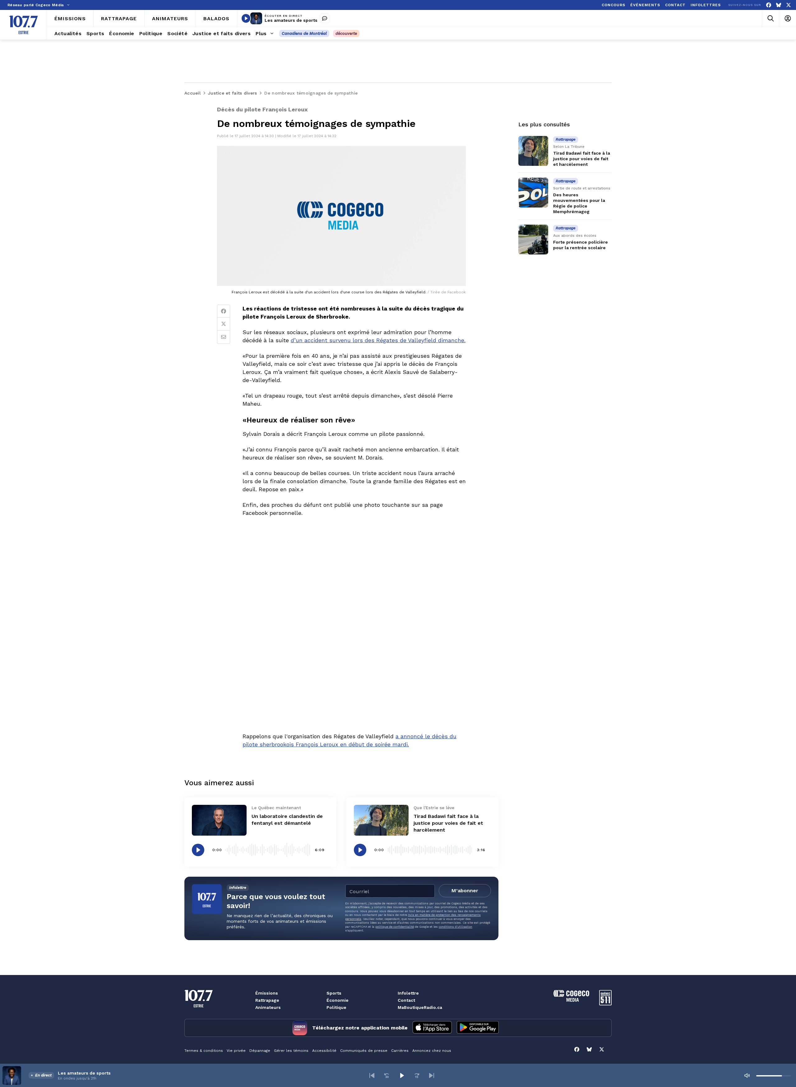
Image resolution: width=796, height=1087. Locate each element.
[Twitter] (223, 324)
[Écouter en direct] (246, 18)
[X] (788, 5)
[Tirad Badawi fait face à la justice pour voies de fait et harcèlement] (381, 820)
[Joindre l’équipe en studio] (324, 18)
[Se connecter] (787, 18)
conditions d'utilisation (455, 926)
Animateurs (268, 1007)
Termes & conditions (203, 1050)
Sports (333, 993)
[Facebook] (768, 5)
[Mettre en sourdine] (747, 1075)
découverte (346, 33)
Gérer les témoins (291, 1050)
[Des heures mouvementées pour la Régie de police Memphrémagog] (533, 193)
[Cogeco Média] (571, 1000)
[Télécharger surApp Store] (432, 1028)
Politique (336, 1007)
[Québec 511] (605, 1004)
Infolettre (408, 993)
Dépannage (259, 1050)
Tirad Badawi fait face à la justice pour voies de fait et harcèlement (448, 823)
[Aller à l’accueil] (23, 25)
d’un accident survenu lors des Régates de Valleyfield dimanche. (378, 340)
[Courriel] (223, 337)
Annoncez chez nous (431, 1050)
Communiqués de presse (363, 1050)
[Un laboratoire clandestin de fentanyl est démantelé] (219, 820)
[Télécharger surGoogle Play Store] (478, 1028)
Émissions (266, 993)
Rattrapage (267, 1000)
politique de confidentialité (394, 926)
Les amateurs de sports (291, 20)
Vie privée (236, 1050)
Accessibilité (324, 1050)
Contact (406, 1000)
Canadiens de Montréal (304, 33)
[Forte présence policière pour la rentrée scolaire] (533, 239)
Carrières (400, 1050)
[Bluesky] (778, 5)
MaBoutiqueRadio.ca (420, 1007)
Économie (337, 1000)
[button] (372, 1075)
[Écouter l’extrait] (198, 850)
